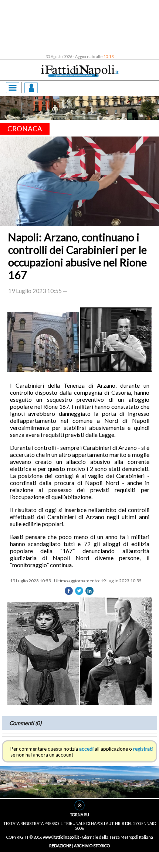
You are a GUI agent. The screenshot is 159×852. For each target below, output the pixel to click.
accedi (86, 749)
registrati (143, 749)
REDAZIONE (60, 845)
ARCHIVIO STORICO (92, 845)
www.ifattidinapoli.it (61, 837)
